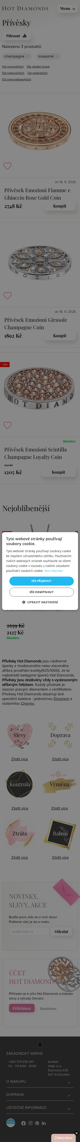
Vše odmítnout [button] (41, 592)
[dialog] (40, 571)
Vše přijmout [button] (41, 581)
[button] (40, 602)
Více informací (53, 571)
